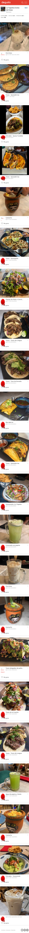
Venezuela (8, 930)
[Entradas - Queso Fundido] (14, 119)
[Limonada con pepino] (14, 529)
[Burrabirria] (14, 406)
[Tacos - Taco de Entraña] (14, 365)
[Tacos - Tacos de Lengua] (14, 324)
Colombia (3, 930)
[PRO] (3, 96)
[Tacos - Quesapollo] (14, 242)
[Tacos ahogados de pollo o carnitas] (14, 652)
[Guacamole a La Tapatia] (14, 488)
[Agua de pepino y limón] (14, 777)
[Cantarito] (14, 201)
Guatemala (13, 930)
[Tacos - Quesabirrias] (14, 78)
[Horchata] (14, 36)
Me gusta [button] (6, 60)
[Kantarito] (14, 611)
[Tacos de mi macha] (14, 696)
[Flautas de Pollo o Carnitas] (14, 283)
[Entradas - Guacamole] (14, 859)
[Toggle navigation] (26, 2)
